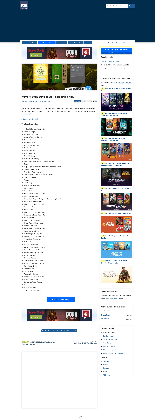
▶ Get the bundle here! (30, 119)
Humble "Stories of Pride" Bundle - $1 (116, 189)
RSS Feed (106, 375)
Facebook (106, 43)
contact (75, 417)
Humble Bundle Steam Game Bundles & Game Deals (59, 331)
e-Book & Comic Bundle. (111, 61)
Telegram (119, 43)
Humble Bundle (120, 69)
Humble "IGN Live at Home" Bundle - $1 (116, 90)
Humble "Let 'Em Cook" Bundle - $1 (118, 213)
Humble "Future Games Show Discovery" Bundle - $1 (114, 114)
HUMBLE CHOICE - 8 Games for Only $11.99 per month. (114, 262)
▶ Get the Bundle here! (60, 299)
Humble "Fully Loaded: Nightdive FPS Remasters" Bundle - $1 (115, 164)
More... (87, 43)
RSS (130, 43)
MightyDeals (116, 315)
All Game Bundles (109, 346)
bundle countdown (112, 298)
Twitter (113, 43)
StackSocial (116, 318)
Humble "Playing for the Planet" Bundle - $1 (114, 237)
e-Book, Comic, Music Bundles (39, 101)
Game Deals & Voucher (46, 43)
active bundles (119, 311)
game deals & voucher (124, 82)
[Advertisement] (77, 24)
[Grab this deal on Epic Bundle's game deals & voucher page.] (116, 102)
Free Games (62, 43)
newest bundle (27, 114)
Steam (125, 43)
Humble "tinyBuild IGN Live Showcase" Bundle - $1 (113, 139)
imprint (80, 417)
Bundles (24, 101)
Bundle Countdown (29, 43)
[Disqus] (59, 379)
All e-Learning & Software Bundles (115, 350)
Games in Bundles (75, 43)
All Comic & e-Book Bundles (113, 353)
